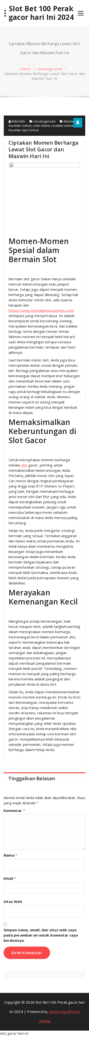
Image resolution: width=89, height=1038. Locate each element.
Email (10, 878)
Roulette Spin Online (24, 130)
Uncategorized (49, 68)
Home (25, 68)
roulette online (62, 125)
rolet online (41, 125)
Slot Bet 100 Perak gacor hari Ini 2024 (41, 12)
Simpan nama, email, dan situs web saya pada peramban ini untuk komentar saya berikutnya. (41, 935)
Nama (10, 855)
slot (24, 465)
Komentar (14, 810)
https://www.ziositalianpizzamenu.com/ (41, 310)
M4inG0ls (18, 121)
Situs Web (13, 901)
